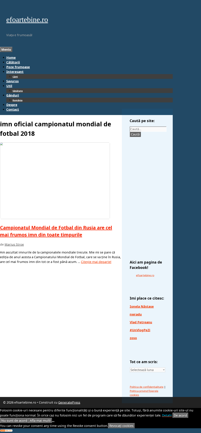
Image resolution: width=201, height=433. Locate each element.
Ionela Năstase (142, 306)
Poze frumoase (18, 67)
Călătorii (13, 62)
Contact (12, 109)
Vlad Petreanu (141, 322)
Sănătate (18, 90)
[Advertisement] (148, 196)
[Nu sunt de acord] (53, 421)
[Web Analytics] (6, 430)
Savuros (12, 81)
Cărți (15, 76)
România (17, 100)
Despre (11, 105)
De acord (180, 415)
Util (9, 86)
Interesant (15, 72)
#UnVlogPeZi (140, 330)
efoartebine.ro (27, 19)
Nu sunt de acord (14, 420)
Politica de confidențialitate (146, 387)
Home (11, 57)
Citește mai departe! (96, 262)
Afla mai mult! (40, 420)
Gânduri (12, 95)
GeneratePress (69, 402)
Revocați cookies (121, 426)
